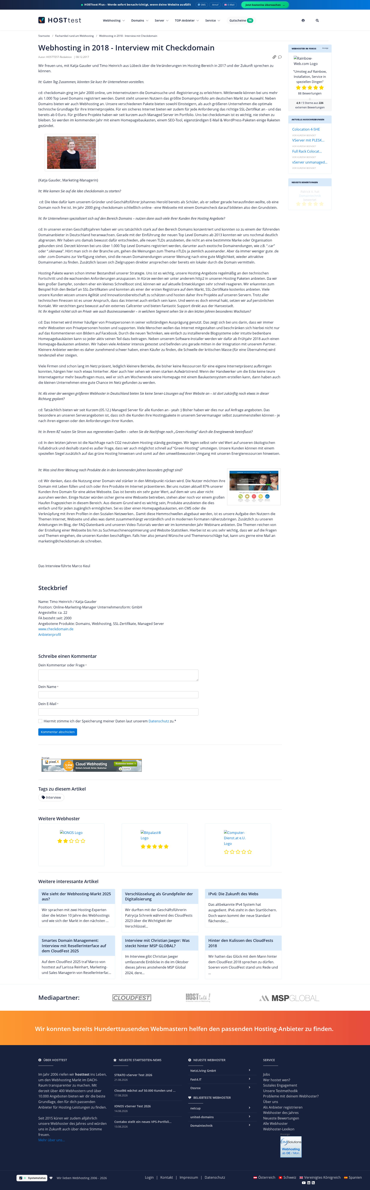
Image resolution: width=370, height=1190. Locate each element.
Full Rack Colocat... (307, 151)
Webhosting (112, 20)
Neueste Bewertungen (281, 1118)
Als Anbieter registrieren (283, 1107)
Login (149, 1177)
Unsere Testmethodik (280, 1090)
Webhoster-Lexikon (278, 1129)
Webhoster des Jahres (281, 1112)
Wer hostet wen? (276, 1080)
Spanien (355, 1177)
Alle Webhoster (275, 1123)
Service (211, 20)
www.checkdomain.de (55, 629)
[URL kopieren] (274, 57)
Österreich (266, 1177)
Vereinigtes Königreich (322, 1177)
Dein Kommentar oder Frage (61, 665)
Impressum (189, 1177)
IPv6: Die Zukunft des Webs (233, 893)
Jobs (266, 1074)
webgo (320, 192)
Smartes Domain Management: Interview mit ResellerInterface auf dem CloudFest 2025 (74, 945)
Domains (138, 20)
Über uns (270, 1101)
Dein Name (47, 686)
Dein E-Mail (47, 703)
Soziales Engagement (280, 1085)
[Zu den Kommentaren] (280, 57)
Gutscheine (241, 20)
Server (160, 20)
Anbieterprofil (49, 634)
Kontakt (166, 1177)
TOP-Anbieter (185, 20)
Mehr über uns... (51, 1140)
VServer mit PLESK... (308, 140)
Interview (53, 797)
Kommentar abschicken (58, 732)
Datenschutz (159, 721)
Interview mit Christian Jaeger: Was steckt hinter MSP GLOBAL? (157, 943)
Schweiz (289, 1177)
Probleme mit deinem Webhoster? (291, 1096)
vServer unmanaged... (309, 162)
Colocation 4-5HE (306, 129)
